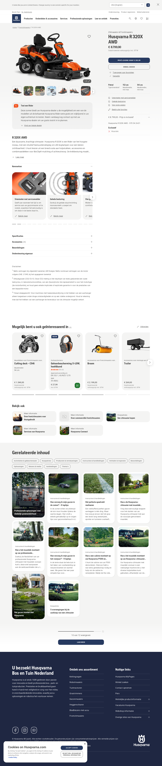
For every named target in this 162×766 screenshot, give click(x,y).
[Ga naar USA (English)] (148, 5)
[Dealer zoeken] (135, 18)
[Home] (16, 18)
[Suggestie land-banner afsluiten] (158, 4)
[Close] (85, 744)
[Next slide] (150, 362)
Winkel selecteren (143, 12)
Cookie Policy (12, 757)
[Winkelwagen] (147, 18)
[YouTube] (34, 730)
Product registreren (128, 12)
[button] (28, 18)
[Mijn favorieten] (141, 18)
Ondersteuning (114, 12)
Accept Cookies (72, 748)
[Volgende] (92, 91)
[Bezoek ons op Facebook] (15, 730)
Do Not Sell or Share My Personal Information (72, 754)
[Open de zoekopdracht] (130, 18)
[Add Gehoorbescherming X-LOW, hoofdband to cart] (77, 385)
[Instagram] (24, 730)
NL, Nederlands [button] (27, 12)
